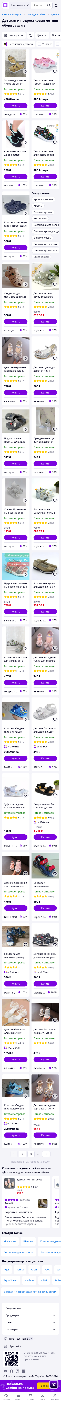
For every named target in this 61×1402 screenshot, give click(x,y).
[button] (15, 105)
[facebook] (11, 1371)
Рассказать (46, 1385)
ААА (47, 1269)
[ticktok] (24, 1371)
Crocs (34, 1269)
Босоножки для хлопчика (18, 1252)
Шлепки (28, 1241)
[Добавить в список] (25, 71)
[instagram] (18, 1371)
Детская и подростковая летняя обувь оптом (30, 1291)
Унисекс (47, 44)
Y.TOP (44, 1280)
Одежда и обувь (36, 14)
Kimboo (29, 1280)
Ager (6, 1269)
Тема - (17, 1338)
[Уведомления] (56, 5)
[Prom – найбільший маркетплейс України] (5, 5)
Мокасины (10, 1241)
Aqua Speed (10, 1280)
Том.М (20, 1269)
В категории (18, 5)
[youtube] (5, 1371)
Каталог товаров (11, 14)
